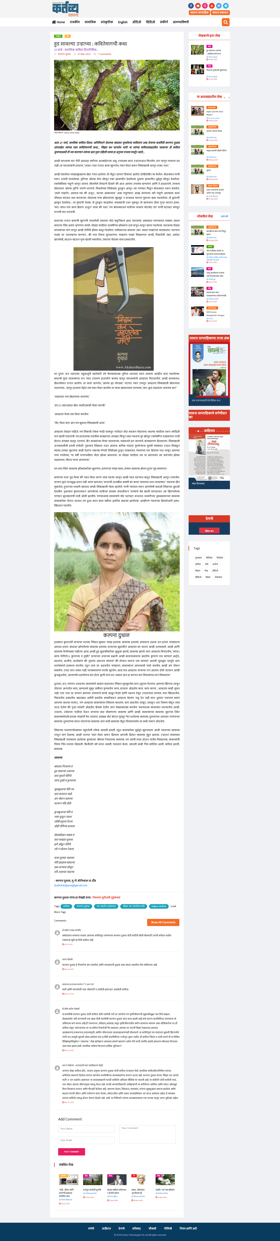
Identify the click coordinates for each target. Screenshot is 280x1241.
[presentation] (224, 97)
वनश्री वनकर (212, 138)
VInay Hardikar (214, 118)
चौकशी (152, 1228)
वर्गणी (91, 1228)
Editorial (212, 308)
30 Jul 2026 (212, 262)
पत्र (110, 1175)
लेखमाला (218, 577)
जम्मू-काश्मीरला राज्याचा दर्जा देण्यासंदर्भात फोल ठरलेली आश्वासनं (215, 276)
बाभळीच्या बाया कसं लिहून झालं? (216, 232)
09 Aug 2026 (213, 160)
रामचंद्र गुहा (212, 279)
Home (60, 22)
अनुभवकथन (212, 127)
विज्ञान (208, 577)
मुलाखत (198, 558)
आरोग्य (215, 564)
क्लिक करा (209, 531)
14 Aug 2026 (212, 121)
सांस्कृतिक (107, 22)
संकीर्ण (164, 22)
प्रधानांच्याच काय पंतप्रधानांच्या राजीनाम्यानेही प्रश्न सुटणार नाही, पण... (216, 296)
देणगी (122, 1228)
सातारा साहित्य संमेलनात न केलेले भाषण (92, 1191)
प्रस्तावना (160, 1175)
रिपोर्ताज (219, 558)
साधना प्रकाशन (220, 12)
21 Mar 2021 (84, 54)
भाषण (210, 246)
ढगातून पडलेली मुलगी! (68, 1190)
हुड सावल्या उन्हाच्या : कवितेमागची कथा (213, 52)
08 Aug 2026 (213, 179)
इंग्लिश (198, 564)
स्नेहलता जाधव (213, 299)
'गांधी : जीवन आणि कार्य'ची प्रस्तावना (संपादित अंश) (163, 1193)
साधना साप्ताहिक (199, 12)
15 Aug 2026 (212, 140)
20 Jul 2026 (212, 321)
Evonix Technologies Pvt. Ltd (135, 1235)
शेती (206, 564)
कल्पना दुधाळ (64, 54)
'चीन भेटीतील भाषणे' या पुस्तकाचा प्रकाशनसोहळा (215, 252)
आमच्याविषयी (181, 22)
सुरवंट (208, 170)
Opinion (212, 107)
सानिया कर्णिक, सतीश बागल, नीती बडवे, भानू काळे (216, 258)
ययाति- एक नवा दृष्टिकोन (140, 1190)
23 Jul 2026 (212, 302)
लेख (67, 36)
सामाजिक (90, 22)
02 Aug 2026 (213, 240)
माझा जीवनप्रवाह (198, 483)
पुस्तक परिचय (212, 185)
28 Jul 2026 (212, 282)
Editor (210, 319)
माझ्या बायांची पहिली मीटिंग (216, 150)
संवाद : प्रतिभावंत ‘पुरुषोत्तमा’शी (113, 1191)
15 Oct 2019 (212, 79)
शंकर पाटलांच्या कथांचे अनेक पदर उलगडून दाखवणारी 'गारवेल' (215, 193)
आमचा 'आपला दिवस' (214, 131)
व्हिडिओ (150, 22)
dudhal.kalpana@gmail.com (71, 885)
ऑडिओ (136, 22)
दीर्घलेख (209, 558)
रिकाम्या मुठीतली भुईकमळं (216, 70)
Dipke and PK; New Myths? (214, 113)
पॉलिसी (168, 1228)
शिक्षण (197, 571)
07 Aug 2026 (213, 199)
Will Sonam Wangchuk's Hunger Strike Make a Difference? (215, 316)
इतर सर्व (224, 216)
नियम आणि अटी (188, 1228)
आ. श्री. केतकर (213, 196)
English (123, 22)
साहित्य (58, 36)
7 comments (104, 54)
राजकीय (75, 22)
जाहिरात (106, 1228)
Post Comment (71, 1152)
